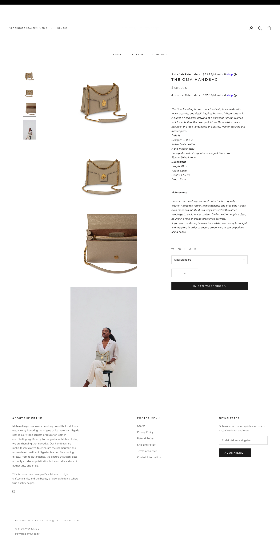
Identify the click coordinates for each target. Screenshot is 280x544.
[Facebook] (185, 249)
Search (141, 426)
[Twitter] (190, 249)
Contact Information (149, 457)
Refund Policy (145, 438)
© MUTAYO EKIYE (27, 528)
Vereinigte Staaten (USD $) (29, 28)
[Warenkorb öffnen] (268, 28)
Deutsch (63, 28)
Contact (160, 54)
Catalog (137, 54)
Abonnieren (235, 452)
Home (117, 54)
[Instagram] (13, 491)
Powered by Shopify (27, 534)
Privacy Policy (145, 432)
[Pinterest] (195, 249)
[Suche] (260, 28)
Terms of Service (147, 451)
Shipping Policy (146, 445)
